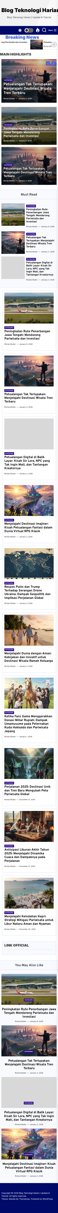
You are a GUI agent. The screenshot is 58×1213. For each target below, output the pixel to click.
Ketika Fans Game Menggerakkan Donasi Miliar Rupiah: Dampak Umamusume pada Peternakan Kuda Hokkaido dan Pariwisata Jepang (28, 724)
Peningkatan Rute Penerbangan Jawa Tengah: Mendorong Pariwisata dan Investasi (26, 132)
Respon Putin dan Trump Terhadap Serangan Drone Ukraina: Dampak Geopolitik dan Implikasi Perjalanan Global (27, 592)
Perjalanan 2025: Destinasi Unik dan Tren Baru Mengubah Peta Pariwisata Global (27, 790)
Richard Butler (36, 46)
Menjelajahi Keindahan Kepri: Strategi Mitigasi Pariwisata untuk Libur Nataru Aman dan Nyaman (28, 920)
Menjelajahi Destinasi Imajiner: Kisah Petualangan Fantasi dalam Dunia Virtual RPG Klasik (28, 527)
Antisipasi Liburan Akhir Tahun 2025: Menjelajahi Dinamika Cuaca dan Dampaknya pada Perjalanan (26, 855)
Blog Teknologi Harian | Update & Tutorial (29, 10)
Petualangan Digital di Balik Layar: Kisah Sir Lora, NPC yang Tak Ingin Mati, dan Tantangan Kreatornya (39, 268)
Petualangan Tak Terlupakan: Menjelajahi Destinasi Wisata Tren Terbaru (28, 88)
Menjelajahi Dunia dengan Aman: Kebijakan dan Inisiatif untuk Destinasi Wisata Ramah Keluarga (28, 657)
